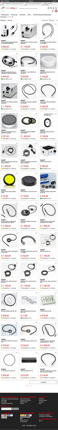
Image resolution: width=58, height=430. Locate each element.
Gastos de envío (24, 420)
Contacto (41, 402)
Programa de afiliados (44, 415)
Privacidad (3, 402)
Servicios (41, 399)
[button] (17, 24)
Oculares (22, 14)
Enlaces (22, 403)
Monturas (14, 14)
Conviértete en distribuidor (45, 416)
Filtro (29, 14)
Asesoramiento (43, 400)
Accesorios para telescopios (42, 14)
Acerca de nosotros (25, 399)
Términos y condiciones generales (10, 399)
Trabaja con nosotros (25, 400)
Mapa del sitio (23, 402)
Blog (40, 403)
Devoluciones (23, 421)
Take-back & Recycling (6, 403)
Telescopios (5, 14)
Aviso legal (4, 400)
